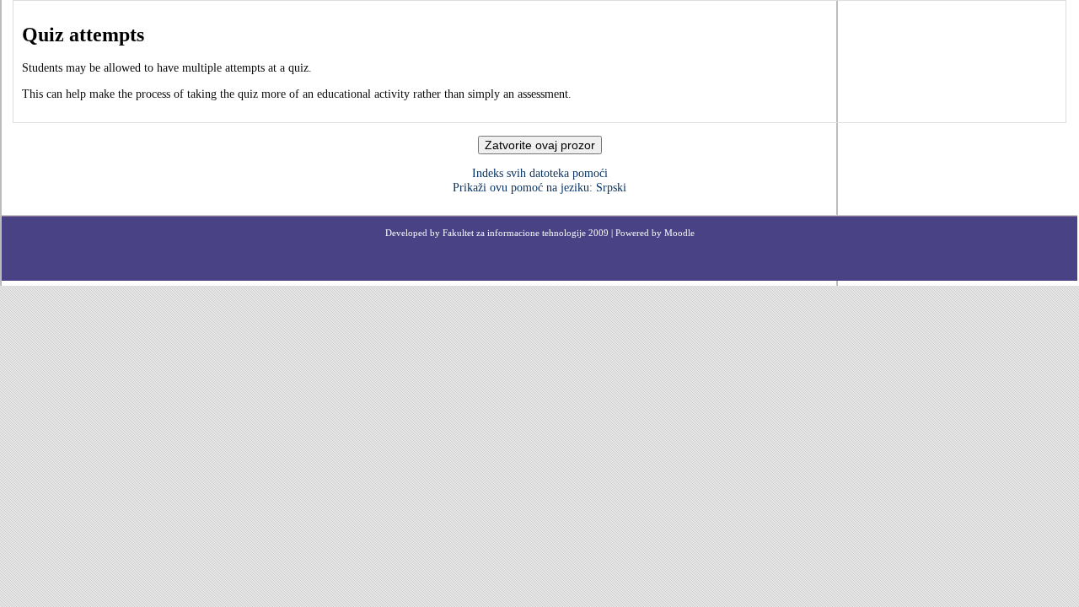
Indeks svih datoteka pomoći (540, 173)
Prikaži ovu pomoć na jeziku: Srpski (539, 187)
